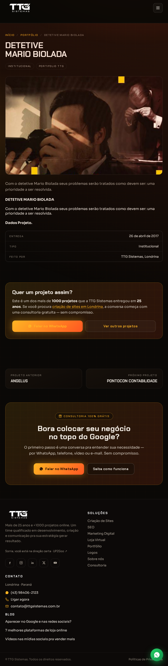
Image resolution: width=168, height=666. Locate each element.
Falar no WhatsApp (50, 326)
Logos (93, 553)
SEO (91, 527)
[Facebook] (9, 563)
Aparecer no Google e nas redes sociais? (38, 621)
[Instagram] (21, 563)
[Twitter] (43, 563)
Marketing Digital (101, 534)
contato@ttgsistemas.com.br (35, 606)
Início (12, 22)
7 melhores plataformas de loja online (36, 630)
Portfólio (29, 35)
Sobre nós (96, 559)
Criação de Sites (101, 521)
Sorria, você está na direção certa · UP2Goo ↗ (36, 551)
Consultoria (97, 565)
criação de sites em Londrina (77, 307)
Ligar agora (20, 599)
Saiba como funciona (111, 469)
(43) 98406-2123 (24, 592)
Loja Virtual (96, 540)
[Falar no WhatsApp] (156, 654)
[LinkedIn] (32, 563)
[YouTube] (55, 563)
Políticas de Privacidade (146, 659)
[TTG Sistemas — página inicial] (19, 8)
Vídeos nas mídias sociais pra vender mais (40, 639)
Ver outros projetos (120, 326)
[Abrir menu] (158, 8)
